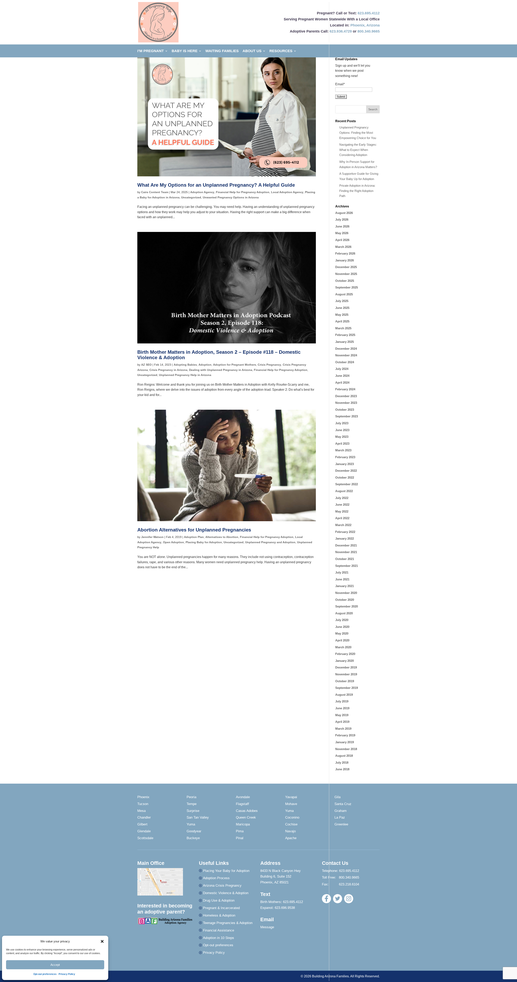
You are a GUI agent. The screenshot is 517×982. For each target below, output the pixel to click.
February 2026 (345, 253)
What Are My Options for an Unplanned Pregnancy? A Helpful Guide (216, 185)
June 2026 (342, 226)
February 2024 (345, 389)
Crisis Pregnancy (269, 364)
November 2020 (346, 593)
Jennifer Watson (152, 537)
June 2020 (342, 626)
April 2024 (342, 382)
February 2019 (345, 735)
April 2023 (342, 443)
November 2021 (346, 552)
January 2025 (344, 341)
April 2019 (342, 721)
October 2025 (344, 280)
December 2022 (346, 470)
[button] (102, 941)
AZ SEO (146, 364)
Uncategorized (191, 197)
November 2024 (346, 355)
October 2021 (344, 559)
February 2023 (345, 457)
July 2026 (341, 219)
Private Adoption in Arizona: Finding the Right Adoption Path (357, 191)
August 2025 (344, 294)
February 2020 (345, 654)
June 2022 (342, 504)
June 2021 (342, 579)
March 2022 (343, 525)
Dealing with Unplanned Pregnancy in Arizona (220, 370)
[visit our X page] (337, 898)
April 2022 (342, 518)
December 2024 (346, 348)
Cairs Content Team (154, 192)
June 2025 (342, 307)
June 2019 (342, 708)
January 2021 (344, 586)
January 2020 (344, 660)
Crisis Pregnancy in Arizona (168, 370)
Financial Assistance (218, 930)
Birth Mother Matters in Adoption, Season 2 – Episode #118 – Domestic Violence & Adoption (219, 354)
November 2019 (346, 674)
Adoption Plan (194, 537)
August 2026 (344, 213)
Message (267, 927)
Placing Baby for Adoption (204, 542)
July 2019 (341, 701)
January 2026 (344, 260)
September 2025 (346, 287)
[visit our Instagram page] (348, 898)
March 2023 (343, 450)
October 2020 (344, 599)
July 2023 (341, 423)
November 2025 (346, 274)
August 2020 (344, 613)
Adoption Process (216, 878)
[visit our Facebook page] (326, 898)
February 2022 (345, 532)
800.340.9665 (368, 31)
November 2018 (346, 749)
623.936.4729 (341, 31)
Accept (55, 964)
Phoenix (357, 25)
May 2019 (341, 715)
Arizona (373, 25)
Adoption (205, 364)
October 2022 (344, 477)
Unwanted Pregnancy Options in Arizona (231, 197)
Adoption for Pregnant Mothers (234, 364)
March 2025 (343, 328)
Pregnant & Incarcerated (221, 908)
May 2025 (341, 314)
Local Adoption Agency (287, 192)
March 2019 (343, 728)
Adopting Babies (185, 364)
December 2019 (346, 667)
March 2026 (343, 246)
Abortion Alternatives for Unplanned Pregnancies (194, 530)
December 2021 (346, 545)
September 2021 (346, 565)
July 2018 (341, 762)
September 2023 (346, 416)
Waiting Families (222, 51)
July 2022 (341, 498)
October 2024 (344, 362)
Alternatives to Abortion (221, 537)
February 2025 (345, 335)
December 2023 (346, 396)
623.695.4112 (369, 13)
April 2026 (342, 240)
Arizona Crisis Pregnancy (222, 885)
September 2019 (346, 687)
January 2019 (344, 742)
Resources (280, 51)
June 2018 (342, 769)
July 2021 (341, 572)
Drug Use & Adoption (218, 900)
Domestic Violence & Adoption (225, 893)
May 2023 (341, 436)
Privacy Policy (67, 974)
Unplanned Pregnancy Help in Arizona (185, 375)
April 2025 (342, 321)
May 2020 (341, 633)
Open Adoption (173, 542)
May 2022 (341, 511)
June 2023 (342, 430)
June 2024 (342, 375)
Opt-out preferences (45, 974)
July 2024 (341, 368)
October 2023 (344, 409)
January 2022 (344, 538)
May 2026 (341, 233)
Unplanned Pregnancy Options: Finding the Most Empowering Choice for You (357, 132)
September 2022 (346, 484)
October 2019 (344, 681)
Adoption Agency (202, 192)
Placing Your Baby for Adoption (226, 871)
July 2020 (341, 620)
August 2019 (344, 694)
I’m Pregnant (150, 51)
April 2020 (342, 640)
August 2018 (344, 755)
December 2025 (346, 267)
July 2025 (341, 301)
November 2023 (346, 402)
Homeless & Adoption (219, 915)
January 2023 (344, 464)
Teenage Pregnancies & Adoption (227, 923)
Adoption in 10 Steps (218, 938)
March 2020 (343, 647)
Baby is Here (185, 51)
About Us (252, 51)
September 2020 (346, 606)
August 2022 (344, 491)
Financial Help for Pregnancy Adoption (242, 192)
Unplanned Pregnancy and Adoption (270, 542)
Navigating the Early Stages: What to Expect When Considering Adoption (358, 150)
